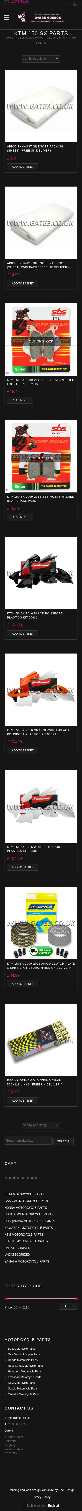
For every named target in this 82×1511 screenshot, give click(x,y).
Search (63, 1141)
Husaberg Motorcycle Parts (29, 1214)
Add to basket (22, 166)
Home (10, 38)
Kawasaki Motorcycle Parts (29, 1228)
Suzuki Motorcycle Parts (26, 1241)
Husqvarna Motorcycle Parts (30, 1221)
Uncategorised (17, 1248)
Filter (68, 1306)
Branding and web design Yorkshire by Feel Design (41, 1490)
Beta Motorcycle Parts (24, 1194)
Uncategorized (17, 1254)
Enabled (53, 1505)
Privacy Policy (41, 1497)
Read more (20, 400)
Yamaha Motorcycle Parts (27, 1261)
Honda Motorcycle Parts (26, 1207)
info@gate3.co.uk (19, 1418)
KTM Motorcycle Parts (37, 38)
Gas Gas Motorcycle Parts (28, 1201)
